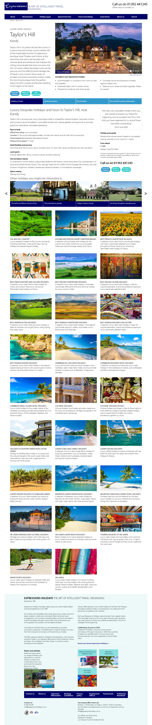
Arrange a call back (126, 169)
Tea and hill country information (122, 101)
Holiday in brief (17, 101)
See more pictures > (136, 75)
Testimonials (108, 694)
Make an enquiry (25, 93)
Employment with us (94, 695)
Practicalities (82, 101)
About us (42, 694)
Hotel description (50, 101)
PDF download (36, 93)
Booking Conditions (68, 695)
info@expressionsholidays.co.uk (35, 707)
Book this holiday (14, 93)
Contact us (30, 694)
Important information (56, 695)
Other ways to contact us (123, 7)
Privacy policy (80, 695)
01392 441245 (137, 4)
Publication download (121, 695)
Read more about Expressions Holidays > (93, 643)
